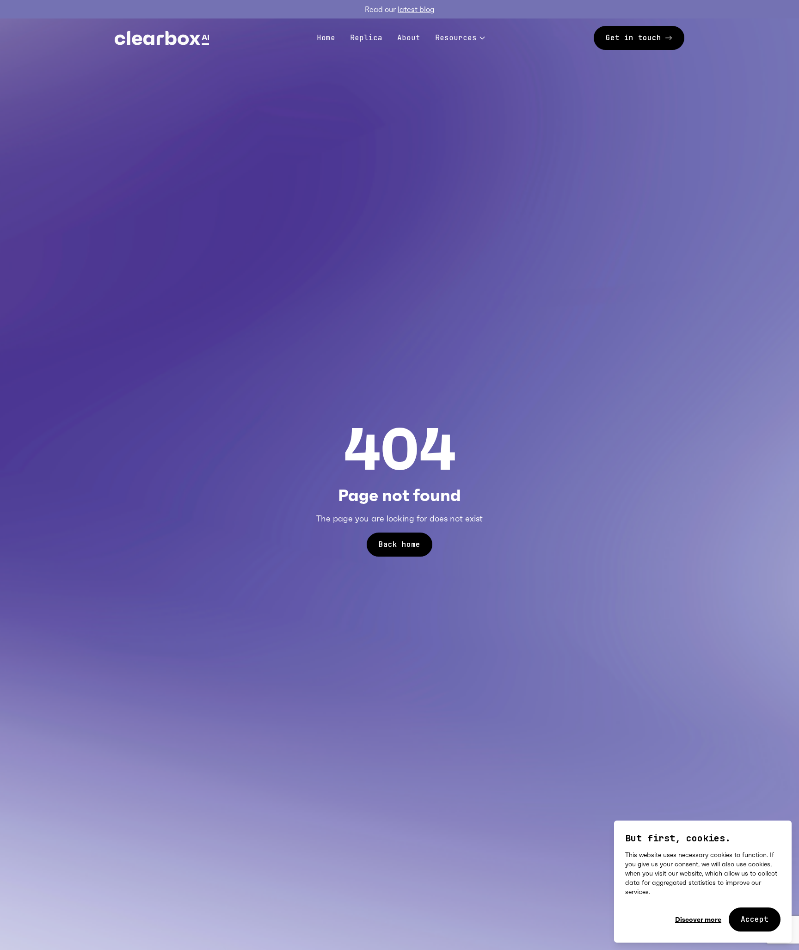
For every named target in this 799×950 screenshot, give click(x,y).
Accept (754, 919)
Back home (399, 544)
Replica (366, 38)
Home (326, 38)
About (408, 38)
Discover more (698, 919)
